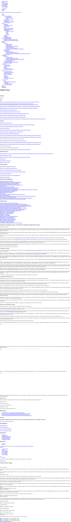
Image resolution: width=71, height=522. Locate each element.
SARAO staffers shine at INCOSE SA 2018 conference (9, 203)
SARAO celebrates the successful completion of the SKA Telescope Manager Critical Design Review (16, 103)
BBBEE (1, 447)
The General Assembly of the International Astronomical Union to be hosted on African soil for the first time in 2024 (19, 104)
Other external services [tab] (3, 496)
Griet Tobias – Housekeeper (4, 214)
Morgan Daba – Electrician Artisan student (7, 212)
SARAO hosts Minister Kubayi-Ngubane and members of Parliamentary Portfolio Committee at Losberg (17, 124)
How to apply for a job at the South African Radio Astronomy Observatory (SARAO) (16, 413)
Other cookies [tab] (2, 514)
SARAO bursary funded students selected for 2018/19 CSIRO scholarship (12, 209)
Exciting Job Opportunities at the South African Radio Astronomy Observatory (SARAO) (17, 415)
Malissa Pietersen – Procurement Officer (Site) (7, 217)
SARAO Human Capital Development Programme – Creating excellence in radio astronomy (15, 149)
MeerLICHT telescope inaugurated (5, 122)
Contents (1, 97)
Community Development (6, 439)
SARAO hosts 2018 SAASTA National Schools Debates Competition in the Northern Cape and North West (18, 196)
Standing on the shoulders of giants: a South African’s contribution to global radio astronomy (15, 157)
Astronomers (4, 8)
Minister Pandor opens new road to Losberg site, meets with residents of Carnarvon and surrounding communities (18, 108)
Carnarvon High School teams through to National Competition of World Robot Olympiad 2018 (15, 198)
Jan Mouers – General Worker (5, 215)
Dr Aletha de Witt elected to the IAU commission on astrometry (10, 207)
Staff (3, 10)
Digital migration (3, 158)
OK (0, 460)
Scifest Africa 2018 (3, 185)
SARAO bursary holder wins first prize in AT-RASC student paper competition (13, 206)
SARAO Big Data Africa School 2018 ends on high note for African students (12, 199)
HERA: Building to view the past (5, 160)
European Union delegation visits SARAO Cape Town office (10, 111)
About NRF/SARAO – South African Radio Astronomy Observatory (13, 412)
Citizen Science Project (6, 438)
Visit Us (3, 444)
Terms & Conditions (30, 446)
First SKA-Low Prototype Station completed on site (8, 168)
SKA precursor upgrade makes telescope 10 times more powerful (10, 170)
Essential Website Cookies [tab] (4, 474)
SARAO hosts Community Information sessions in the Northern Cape (11, 126)
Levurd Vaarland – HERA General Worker (7, 221)
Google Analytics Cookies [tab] (4, 489)
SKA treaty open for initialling (5, 177)
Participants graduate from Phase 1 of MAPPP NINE (8, 190)
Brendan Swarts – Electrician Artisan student (7, 211)
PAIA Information (23, 446)
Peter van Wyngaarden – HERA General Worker (8, 219)
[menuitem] (36, 8)
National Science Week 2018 (5, 195)
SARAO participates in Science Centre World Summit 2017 (10, 183)
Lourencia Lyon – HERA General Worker (7, 218)
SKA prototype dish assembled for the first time (8, 166)
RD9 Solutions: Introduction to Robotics (6, 181)
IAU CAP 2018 (2, 193)
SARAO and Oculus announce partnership (7, 186)
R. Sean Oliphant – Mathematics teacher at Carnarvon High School (11, 222)
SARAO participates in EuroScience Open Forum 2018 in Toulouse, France (12, 194)
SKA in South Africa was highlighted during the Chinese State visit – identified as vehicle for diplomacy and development (20, 106)
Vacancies (3, 434)
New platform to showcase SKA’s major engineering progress (10, 175)
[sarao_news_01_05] (21, 373)
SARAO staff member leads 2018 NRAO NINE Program (9, 133)
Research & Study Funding (6, 436)
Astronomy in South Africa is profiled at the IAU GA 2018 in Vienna (11, 131)
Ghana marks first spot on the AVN (6, 155)
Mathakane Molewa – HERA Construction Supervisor (9, 216)
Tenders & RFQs (5, 435)
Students (3, 9)
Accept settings (2, 521)
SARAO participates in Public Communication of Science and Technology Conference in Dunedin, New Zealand (18, 189)
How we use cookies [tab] (3, 467)
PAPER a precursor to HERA (5, 162)
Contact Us (4, 443)
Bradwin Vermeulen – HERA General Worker (7, 220)
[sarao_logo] (10, 12)
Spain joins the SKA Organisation (5, 173)
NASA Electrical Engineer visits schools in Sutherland (9, 188)
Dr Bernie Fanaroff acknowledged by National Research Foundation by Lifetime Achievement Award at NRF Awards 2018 (20, 135)
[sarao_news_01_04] (21, 349)
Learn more (3, 460)
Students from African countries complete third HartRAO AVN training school (13, 117)
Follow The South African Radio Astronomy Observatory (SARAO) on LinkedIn (15, 414)
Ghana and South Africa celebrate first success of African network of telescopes (13, 140)
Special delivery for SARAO (5, 128)
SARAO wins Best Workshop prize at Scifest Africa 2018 (9, 187)
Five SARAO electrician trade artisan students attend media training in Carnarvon (13, 204)
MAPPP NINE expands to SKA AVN (6, 192)
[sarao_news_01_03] (21, 324)
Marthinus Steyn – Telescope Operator (6, 213)
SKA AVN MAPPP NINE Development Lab (7, 191)
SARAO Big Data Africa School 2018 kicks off (8, 197)
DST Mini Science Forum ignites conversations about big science (10, 182)
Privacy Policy (17, 446)
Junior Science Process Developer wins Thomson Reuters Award (10, 210)
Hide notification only (8, 521)
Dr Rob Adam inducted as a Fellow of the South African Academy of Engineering (13, 208)
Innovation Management (6, 437)
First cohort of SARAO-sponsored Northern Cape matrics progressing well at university (14, 113)
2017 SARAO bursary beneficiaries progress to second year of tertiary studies (12, 115)
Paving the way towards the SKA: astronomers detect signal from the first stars (13, 171)
